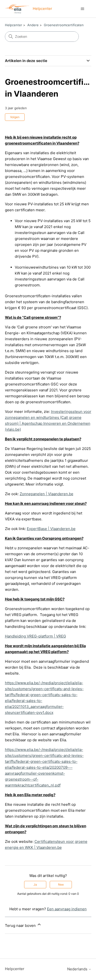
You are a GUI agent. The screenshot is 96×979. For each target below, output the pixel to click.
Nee (61, 884)
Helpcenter (13, 25)
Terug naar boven (21, 925)
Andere (33, 25)
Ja (35, 884)
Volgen (14, 117)
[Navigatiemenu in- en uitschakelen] (82, 9)
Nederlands (77, 969)
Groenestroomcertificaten (64, 25)
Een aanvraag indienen (67, 909)
